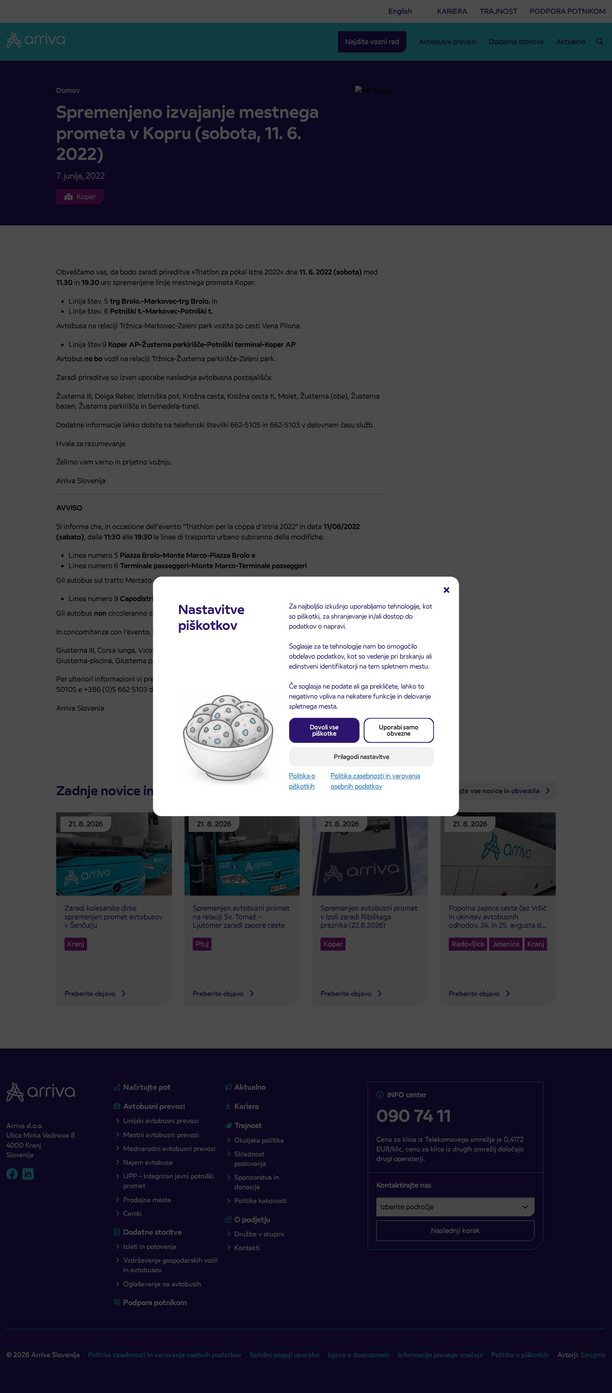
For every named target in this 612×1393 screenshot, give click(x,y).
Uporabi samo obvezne (398, 730)
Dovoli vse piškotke (324, 730)
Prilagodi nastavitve (361, 757)
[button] (447, 589)
